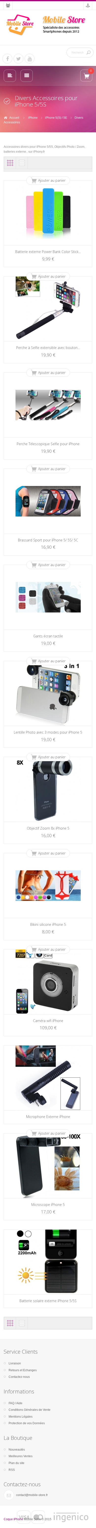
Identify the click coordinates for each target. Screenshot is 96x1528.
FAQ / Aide (15, 1403)
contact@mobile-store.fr (32, 1495)
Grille (10, 163)
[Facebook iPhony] (7, 58)
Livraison (15, 1363)
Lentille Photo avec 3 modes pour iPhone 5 (48, 732)
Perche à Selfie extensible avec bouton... (48, 347)
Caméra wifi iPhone (48, 1020)
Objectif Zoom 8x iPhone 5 (48, 828)
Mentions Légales (20, 1416)
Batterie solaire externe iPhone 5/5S (48, 1300)
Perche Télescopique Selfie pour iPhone (48, 444)
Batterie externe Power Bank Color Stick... (48, 251)
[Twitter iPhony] (18, 58)
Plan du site (16, 1463)
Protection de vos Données (27, 1423)
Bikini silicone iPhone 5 (48, 924)
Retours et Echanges (23, 1370)
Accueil (14, 117)
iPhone (33, 117)
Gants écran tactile (48, 636)
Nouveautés (17, 1449)
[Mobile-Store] (48, 25)
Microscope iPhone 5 (48, 1204)
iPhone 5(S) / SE (56, 117)
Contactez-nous (19, 1377)
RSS (12, 1470)
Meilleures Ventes (20, 1456)
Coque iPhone (13, 1519)
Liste (22, 163)
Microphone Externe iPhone (48, 1116)
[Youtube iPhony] (29, 58)
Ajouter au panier (51, 180)
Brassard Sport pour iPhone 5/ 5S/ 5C (48, 540)
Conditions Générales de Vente (29, 1410)
